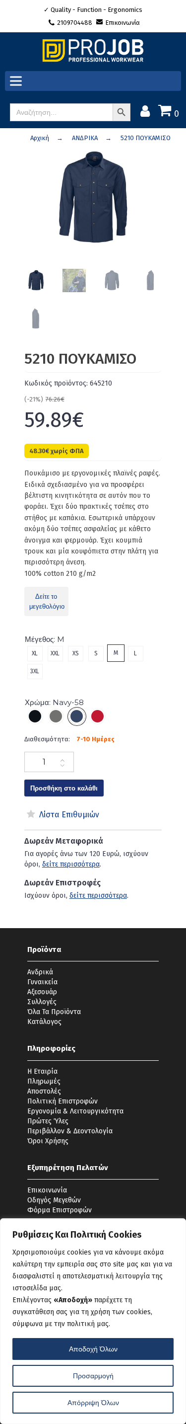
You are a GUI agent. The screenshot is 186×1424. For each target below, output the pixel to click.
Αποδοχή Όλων (93, 1349)
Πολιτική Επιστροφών (62, 1101)
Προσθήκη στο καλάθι (64, 788)
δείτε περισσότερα (71, 864)
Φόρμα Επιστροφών (59, 1210)
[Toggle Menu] (18, 81)
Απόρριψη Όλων (93, 1402)
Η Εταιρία (42, 1071)
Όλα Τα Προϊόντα (54, 1012)
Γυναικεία (42, 982)
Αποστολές (44, 1091)
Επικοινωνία (122, 22)
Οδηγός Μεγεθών (54, 1200)
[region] (93, 1321)
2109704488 (75, 22)
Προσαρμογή (93, 1375)
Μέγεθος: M (44, 639)
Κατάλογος (44, 1022)
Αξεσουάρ (42, 992)
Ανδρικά (40, 972)
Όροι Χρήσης (47, 1141)
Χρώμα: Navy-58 (54, 702)
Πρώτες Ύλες (47, 1121)
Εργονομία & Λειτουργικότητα (75, 1111)
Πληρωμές (44, 1081)
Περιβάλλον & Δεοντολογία (70, 1131)
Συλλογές (42, 1002)
